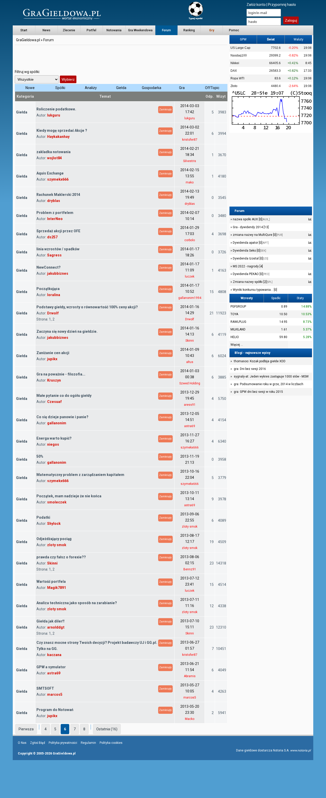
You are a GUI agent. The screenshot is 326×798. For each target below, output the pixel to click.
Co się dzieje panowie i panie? (62, 417)
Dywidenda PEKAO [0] (250, 274)
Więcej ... (236, 344)
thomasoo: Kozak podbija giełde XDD (260, 361)
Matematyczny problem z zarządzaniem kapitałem (80, 475)
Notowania (113, 30)
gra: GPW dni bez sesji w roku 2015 (258, 392)
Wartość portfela (51, 581)
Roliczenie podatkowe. (56, 109)
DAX (233, 70)
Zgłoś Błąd (37, 743)
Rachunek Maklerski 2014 (58, 195)
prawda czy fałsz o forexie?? (61, 557)
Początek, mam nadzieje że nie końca (68, 496)
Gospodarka (151, 88)
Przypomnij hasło (282, 5)
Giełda (121, 88)
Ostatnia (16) (106, 729)
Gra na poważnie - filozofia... (60, 374)
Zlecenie (69, 30)
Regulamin (88, 743)
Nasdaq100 (238, 55)
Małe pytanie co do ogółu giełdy (63, 396)
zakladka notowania (53, 152)
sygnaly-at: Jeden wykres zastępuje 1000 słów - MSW (271, 376)
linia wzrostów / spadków (57, 249)
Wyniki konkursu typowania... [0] (254, 290)
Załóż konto (256, 5)
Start (23, 30)
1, (50, 319)
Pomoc (234, 30)
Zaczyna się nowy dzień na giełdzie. (67, 331)
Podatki (43, 517)
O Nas (22, 743)
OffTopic (212, 88)
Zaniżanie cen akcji (52, 353)
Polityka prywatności (63, 743)
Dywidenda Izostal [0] (250, 258)
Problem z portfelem (54, 213)
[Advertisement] (121, 57)
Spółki (60, 88)
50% (39, 456)
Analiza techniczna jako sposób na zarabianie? (76, 603)
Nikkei (234, 63)
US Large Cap (240, 48)
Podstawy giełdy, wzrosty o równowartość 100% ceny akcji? (87, 307)
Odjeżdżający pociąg (54, 539)
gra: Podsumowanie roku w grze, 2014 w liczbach (268, 384)
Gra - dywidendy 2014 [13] (250, 227)
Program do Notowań (54, 710)
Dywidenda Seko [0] (249, 250)
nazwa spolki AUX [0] (251, 219)
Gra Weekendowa (140, 30)
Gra (182, 88)
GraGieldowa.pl (28, 40)
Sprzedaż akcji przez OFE (58, 231)
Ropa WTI (237, 78)
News (46, 30)
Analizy (91, 88)
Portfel (91, 30)
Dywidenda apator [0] (250, 242)
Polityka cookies (111, 743)
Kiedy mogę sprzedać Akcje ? (61, 130)
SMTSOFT (45, 688)
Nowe (30, 88)
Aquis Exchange (50, 173)
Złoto (233, 86)
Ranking (189, 30)
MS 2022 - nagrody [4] (247, 266)
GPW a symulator (51, 667)
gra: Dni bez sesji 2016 (250, 369)
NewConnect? (48, 267)
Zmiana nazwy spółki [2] (252, 282)
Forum (166, 30)
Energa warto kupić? (54, 438)
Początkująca (48, 289)
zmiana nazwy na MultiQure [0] (257, 235)
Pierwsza (26, 729)
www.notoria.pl (300, 750)
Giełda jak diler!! (50, 621)
